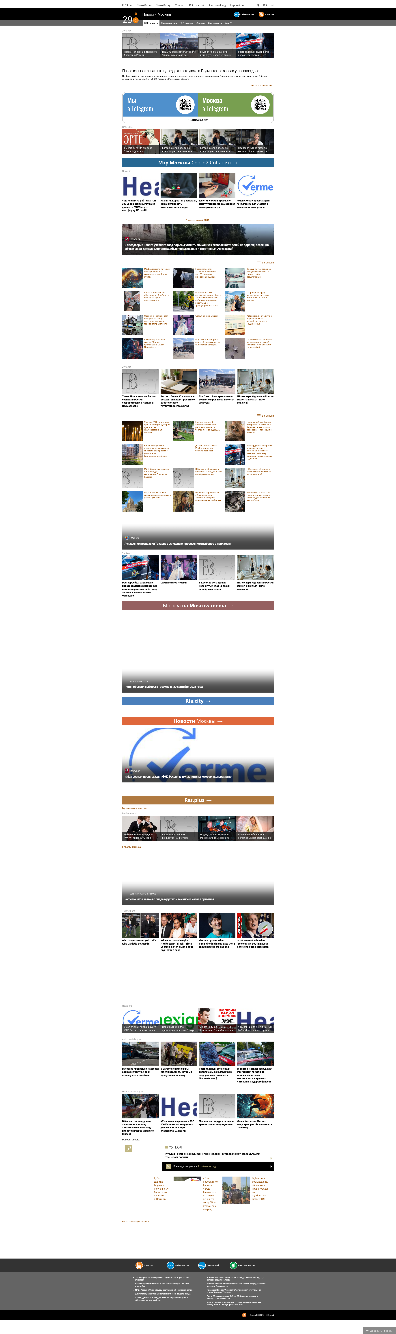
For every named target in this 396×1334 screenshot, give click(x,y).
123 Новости (151, 23)
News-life (127, 171)
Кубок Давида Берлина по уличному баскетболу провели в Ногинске (161, 1188)
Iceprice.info (237, 5)
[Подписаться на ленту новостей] (244, 1315)
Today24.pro (128, 910)
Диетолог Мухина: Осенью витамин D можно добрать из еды (163, 1294)
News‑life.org (163, 5)
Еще (227, 23)
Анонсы (200, 23)
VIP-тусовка (187, 23)
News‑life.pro (144, 5)
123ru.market (196, 5)
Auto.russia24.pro (131, 1039)
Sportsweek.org (217, 5)
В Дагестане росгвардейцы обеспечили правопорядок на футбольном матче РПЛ (260, 1188)
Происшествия (169, 23)
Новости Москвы (156, 14)
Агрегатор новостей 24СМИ (198, 220)
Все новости (215, 23)
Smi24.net (127, 553)
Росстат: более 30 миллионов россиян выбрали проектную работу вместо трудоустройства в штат (234, 1303)
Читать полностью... (262, 85)
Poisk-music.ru (129, 813)
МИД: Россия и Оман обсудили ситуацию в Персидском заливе (164, 1290)
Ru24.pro (127, 5)
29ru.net (179, 5)
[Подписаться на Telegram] (257, 5)
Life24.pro (127, 126)
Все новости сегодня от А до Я (135, 1222)
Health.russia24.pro (132, 1091)
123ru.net (268, 5)
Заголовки (268, 262)
